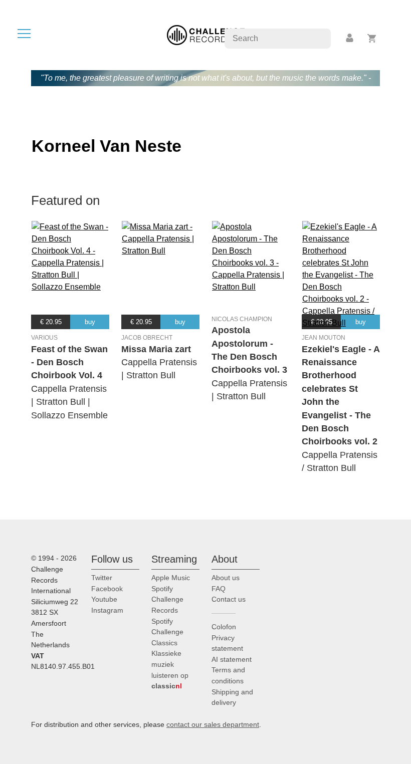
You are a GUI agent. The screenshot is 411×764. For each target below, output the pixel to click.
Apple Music (170, 578)
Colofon (224, 627)
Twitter (101, 578)
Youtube (104, 599)
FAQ (219, 589)
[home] (206, 34)
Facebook (107, 589)
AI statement (232, 659)
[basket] (372, 38)
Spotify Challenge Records (167, 599)
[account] (350, 38)
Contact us (229, 599)
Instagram (107, 610)
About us (226, 578)
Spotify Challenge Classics (167, 632)
